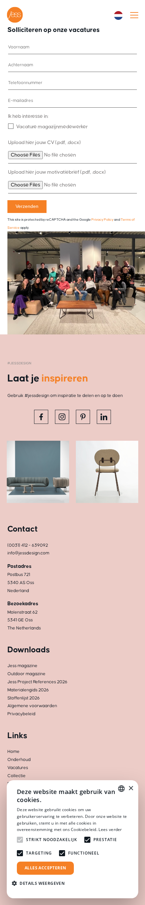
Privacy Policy (102, 219)
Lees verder (110, 829)
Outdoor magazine (26, 674)
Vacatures (17, 767)
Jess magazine (22, 665)
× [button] (130, 788)
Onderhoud (19, 759)
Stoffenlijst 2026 (23, 698)
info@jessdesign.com (28, 553)
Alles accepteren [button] (45, 868)
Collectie (16, 775)
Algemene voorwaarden (32, 705)
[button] (41, 883)
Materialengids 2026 (28, 690)
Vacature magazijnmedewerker (52, 126)
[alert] (72, 839)
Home (13, 751)
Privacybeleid (21, 714)
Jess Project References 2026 (37, 682)
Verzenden (27, 206)
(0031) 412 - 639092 (27, 545)
